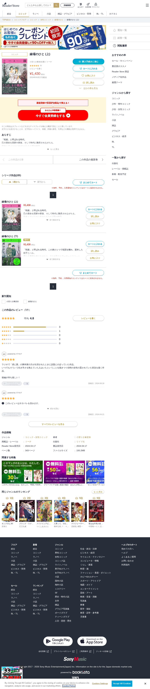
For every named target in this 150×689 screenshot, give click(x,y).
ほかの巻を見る (90, 88)
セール (115, 179)
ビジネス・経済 (119, 136)
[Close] (145, 683)
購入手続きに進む (90, 61)
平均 (26, 318)
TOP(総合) (6, 20)
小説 (114, 120)
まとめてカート (90, 182)
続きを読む (54, 409)
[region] (75, 684)
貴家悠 (74, 526)
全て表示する (55, 220)
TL (113, 147)
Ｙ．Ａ (64, 526)
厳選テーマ (117, 82)
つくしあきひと (42, 526)
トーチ (49, 62)
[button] (104, 651)
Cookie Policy (69, 686)
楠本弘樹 (57, 526)
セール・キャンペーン (122, 61)
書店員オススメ (119, 66)
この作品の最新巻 (88, 159)
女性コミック (45, 20)
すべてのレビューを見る (53, 424)
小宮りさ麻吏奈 (12, 301)
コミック (33, 20)
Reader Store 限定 (120, 71)
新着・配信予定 (119, 174)
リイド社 (80, 441)
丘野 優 (103, 526)
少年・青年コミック (121, 104)
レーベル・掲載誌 (120, 169)
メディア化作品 (119, 77)
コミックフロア (20, 20)
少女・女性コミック (121, 109)
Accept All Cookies (122, 683)
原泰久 (4, 526)
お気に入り (90, 75)
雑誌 (114, 125)
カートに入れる (90, 68)
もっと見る (54, 149)
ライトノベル (118, 114)
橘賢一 (80, 526)
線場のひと (58, 20)
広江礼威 (22, 526)
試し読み (90, 82)
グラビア (116, 131)
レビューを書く (36, 69)
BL (113, 142)
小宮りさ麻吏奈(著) (37, 62)
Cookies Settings (100, 683)
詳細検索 (67, 5)
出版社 (115, 163)
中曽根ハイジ (94, 526)
